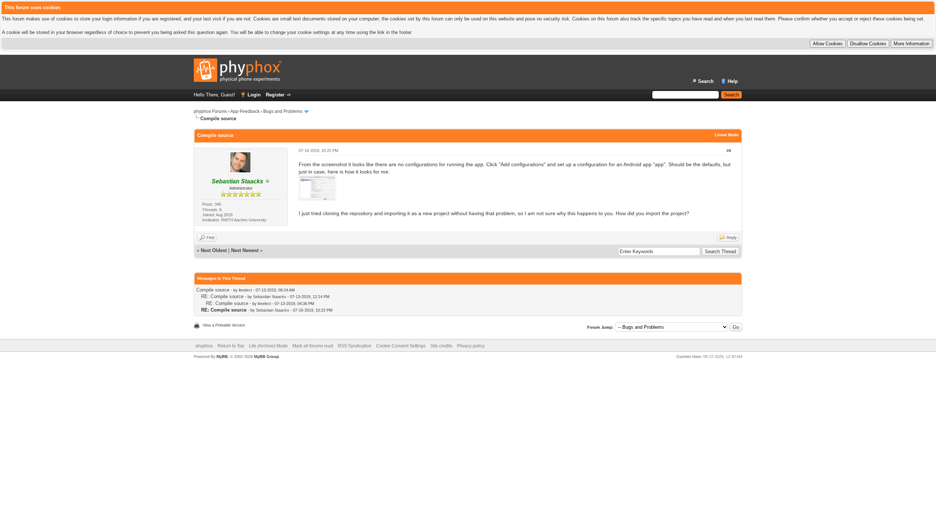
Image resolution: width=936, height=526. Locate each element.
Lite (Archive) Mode (268, 345)
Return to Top (231, 345)
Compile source (212, 290)
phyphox (204, 345)
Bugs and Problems (282, 111)
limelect (245, 290)
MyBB (222, 356)
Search (706, 81)
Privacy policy (470, 345)
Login (254, 95)
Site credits (441, 345)
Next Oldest (214, 250)
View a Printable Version (224, 325)
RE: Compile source (222, 296)
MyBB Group (266, 356)
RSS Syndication (354, 345)
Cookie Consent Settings (401, 345)
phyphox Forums (210, 111)
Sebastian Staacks (269, 296)
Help (733, 81)
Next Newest (244, 250)
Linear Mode (727, 135)
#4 (728, 150)
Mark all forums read (312, 345)
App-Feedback (245, 111)
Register (275, 95)
